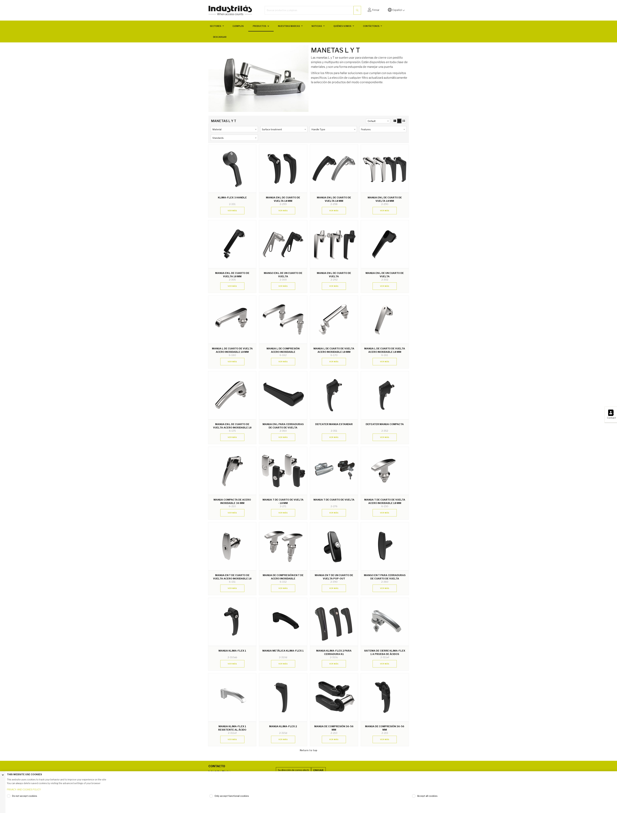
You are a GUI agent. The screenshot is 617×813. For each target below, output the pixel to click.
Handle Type (318, 129)
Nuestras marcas (289, 26)
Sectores (215, 26)
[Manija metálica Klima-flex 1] (283, 622)
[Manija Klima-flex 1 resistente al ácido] (232, 697)
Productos (259, 26)
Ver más (232, 210)
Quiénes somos (342, 26)
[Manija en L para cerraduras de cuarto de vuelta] (283, 395)
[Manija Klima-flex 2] (283, 697)
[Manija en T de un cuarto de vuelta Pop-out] (334, 546)
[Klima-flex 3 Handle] (232, 168)
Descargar (219, 37)
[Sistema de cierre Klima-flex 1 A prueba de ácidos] (385, 622)
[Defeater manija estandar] (334, 395)
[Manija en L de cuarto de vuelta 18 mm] (283, 168)
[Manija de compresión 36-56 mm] (334, 697)
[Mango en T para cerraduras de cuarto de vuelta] (385, 546)
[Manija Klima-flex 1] (232, 622)
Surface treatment (272, 129)
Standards (218, 138)
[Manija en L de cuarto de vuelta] (334, 244)
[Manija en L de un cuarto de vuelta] (385, 244)
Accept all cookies (427, 796)
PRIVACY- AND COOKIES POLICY (24, 789)
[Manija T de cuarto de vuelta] (334, 471)
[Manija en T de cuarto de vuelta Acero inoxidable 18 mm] (232, 546)
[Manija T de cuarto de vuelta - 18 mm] (283, 471)
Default (372, 121)
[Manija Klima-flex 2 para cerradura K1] (334, 622)
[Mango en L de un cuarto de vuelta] (283, 244)
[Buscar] (357, 10)
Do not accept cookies (24, 796)
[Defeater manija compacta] (385, 395)
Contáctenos (371, 26)
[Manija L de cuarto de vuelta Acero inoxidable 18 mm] (232, 319)
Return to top (308, 750)
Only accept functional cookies (232, 796)
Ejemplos (238, 26)
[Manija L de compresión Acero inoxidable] (283, 319)
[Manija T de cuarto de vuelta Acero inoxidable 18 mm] (385, 471)
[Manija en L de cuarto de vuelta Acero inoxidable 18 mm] (232, 395)
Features (366, 129)
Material (216, 129)
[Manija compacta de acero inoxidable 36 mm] (232, 471)
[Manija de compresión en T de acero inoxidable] (283, 546)
